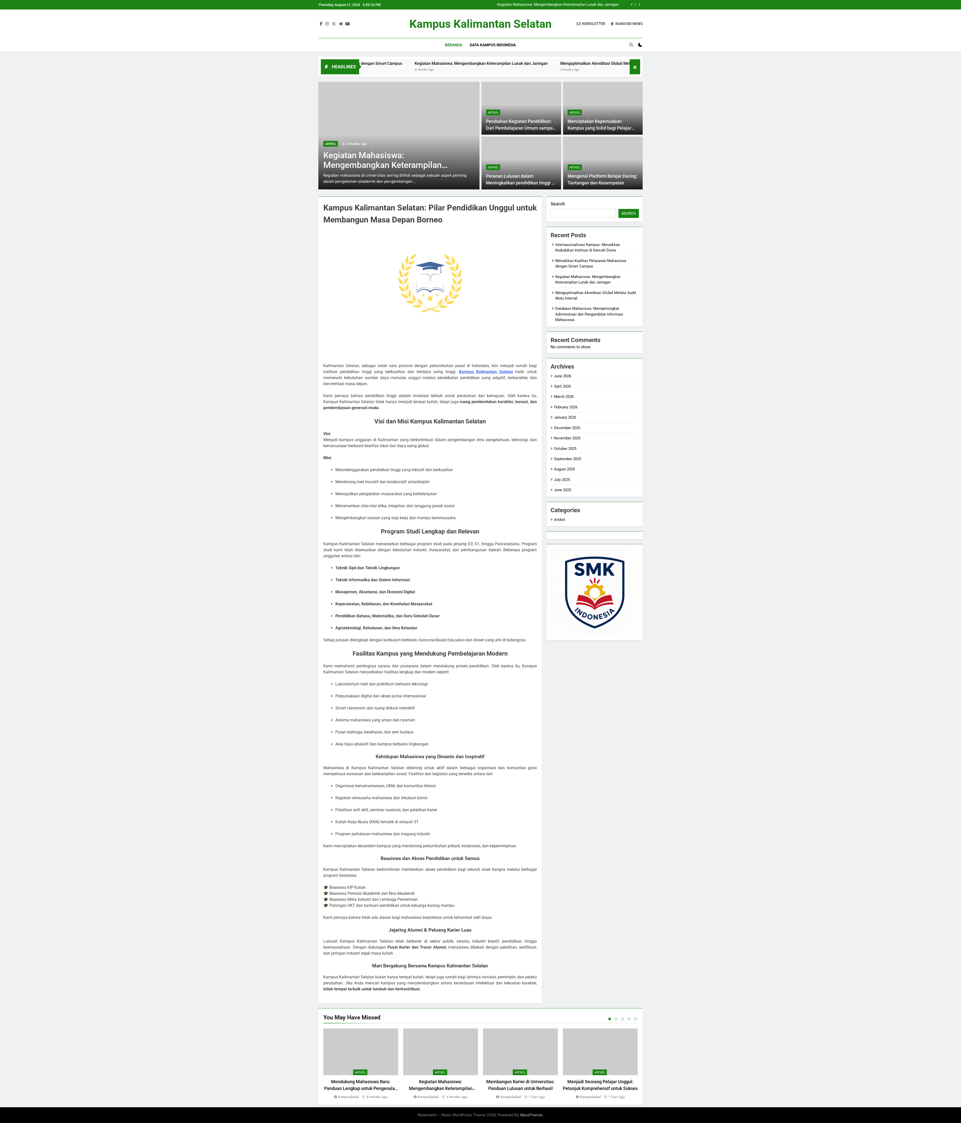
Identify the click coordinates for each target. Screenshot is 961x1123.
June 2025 (562, 490)
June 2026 (562, 376)
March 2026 (564, 396)
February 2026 (565, 407)
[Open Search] (631, 45)
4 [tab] (629, 1019)
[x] (333, 24)
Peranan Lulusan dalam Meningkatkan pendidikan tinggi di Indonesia (520, 183)
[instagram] (327, 24)
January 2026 (565, 417)
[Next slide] (639, 5)
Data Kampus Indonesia (493, 45)
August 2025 (564, 469)
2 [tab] (616, 1019)
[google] (340, 24)
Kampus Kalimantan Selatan (480, 24)
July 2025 (562, 479)
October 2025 (565, 448)
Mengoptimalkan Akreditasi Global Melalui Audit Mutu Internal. (566, 7)
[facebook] (321, 24)
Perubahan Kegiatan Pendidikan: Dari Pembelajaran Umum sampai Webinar (520, 128)
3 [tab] (622, 1019)
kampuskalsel (348, 1096)
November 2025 (567, 438)
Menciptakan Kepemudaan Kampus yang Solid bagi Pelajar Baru (599, 128)
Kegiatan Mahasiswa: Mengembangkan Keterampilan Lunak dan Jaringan (558, 3)
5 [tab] (635, 1019)
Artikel (456, 144)
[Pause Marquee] (635, 66)
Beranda (453, 45)
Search (558, 203)
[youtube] (347, 24)
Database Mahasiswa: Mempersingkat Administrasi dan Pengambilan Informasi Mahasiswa (589, 314)
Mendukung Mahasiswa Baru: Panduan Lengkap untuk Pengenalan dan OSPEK (360, 1088)
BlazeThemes (531, 1115)
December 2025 (567, 428)
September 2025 (567, 459)
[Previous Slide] (631, 5)
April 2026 (562, 386)
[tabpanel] (361, 1064)
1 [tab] (609, 1019)
